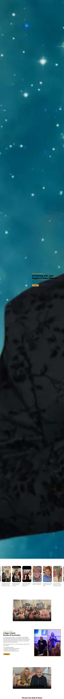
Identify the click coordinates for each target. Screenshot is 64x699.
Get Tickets (35, 285)
